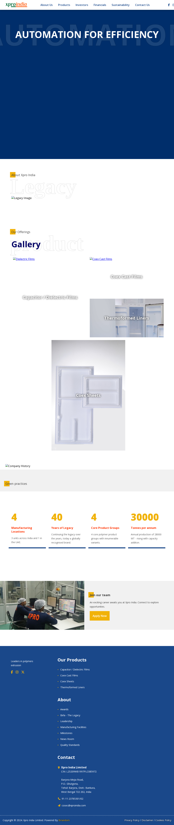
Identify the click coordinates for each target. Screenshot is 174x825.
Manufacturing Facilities (73, 727)
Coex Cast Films (69, 675)
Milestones (66, 733)
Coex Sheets (67, 681)
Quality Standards (70, 745)
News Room (67, 739)
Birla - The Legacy (70, 715)
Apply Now (100, 616)
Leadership (66, 721)
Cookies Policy (163, 820)
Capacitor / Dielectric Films (75, 669)
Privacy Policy (131, 820)
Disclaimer (147, 820)
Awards (64, 709)
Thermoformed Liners (72, 687)
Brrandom (64, 820)
